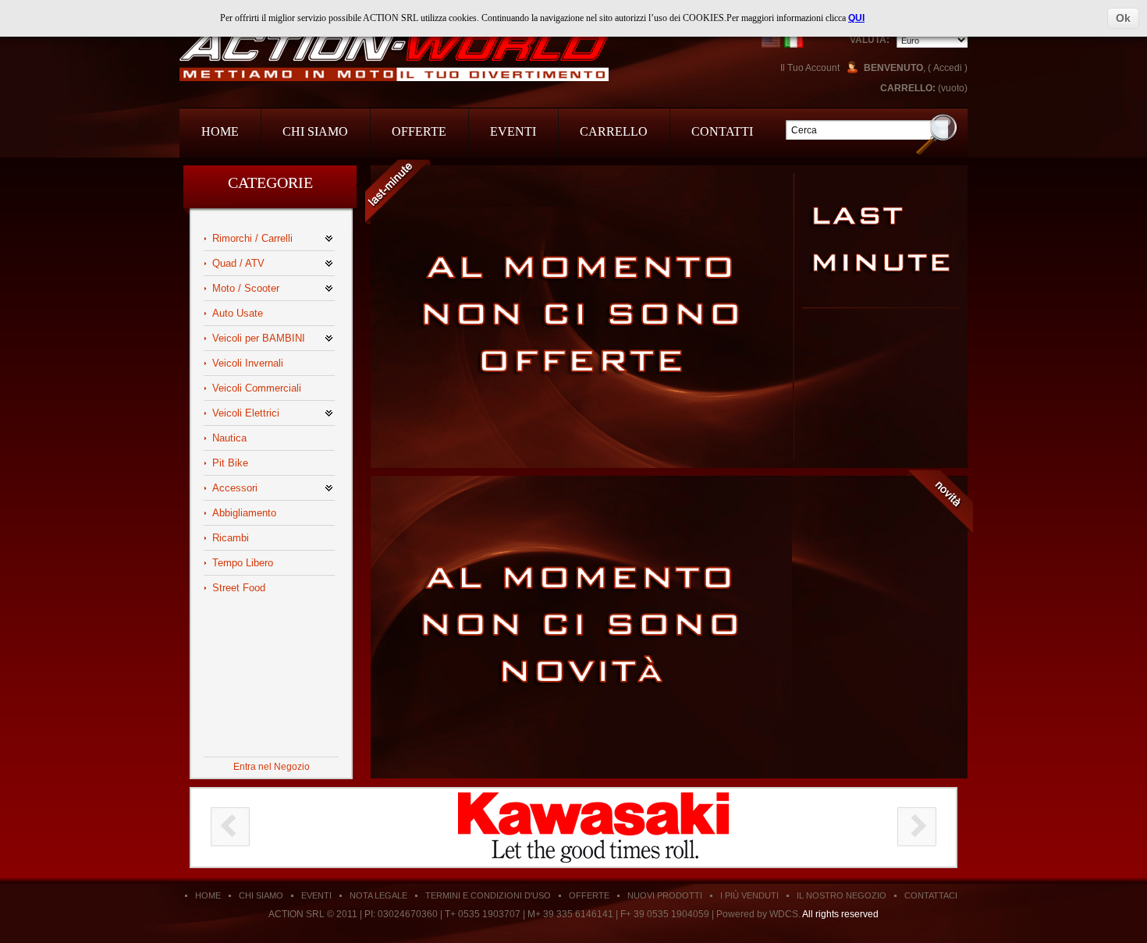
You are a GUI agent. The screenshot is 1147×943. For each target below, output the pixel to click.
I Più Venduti (749, 895)
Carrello (614, 131)
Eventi (513, 131)
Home (220, 131)
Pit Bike (230, 463)
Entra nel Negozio (271, 766)
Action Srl (394, 56)
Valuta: (870, 39)
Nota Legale (378, 895)
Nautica (229, 438)
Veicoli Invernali (247, 363)
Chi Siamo (315, 131)
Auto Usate (237, 313)
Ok (1123, 18)
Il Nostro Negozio (841, 895)
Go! (936, 133)
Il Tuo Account (810, 67)
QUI (856, 17)
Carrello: (908, 88)
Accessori (234, 488)
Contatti (722, 131)
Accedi (947, 67)
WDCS (783, 914)
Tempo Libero (242, 563)
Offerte (419, 131)
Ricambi (230, 538)
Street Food (238, 588)
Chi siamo (261, 895)
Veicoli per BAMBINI (258, 338)
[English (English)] (771, 38)
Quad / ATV (238, 263)
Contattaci (930, 895)
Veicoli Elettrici (245, 413)
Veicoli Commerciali (256, 388)
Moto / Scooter (245, 288)
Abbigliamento (244, 513)
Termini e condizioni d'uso (488, 895)
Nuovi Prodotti (664, 895)
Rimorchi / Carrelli (252, 238)
